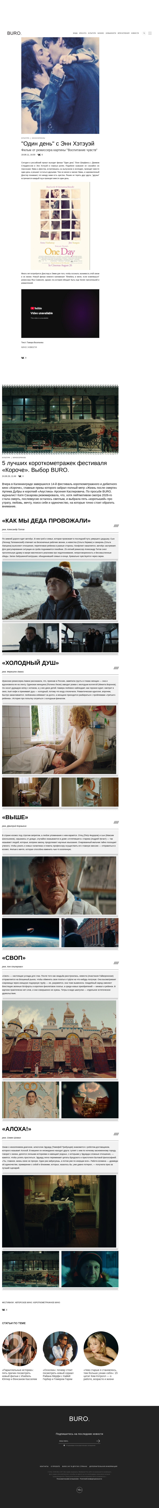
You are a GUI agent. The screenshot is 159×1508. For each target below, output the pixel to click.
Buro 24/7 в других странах (74, 1466)
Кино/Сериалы (38, 138)
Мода (75, 33)
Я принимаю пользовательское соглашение (80, 1445)
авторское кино (23, 1302)
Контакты (44, 1466)
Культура (92, 33)
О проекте (55, 1466)
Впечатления (124, 33)
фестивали (8, 1302)
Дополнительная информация (103, 1466)
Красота (82, 33)
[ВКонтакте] (39, 154)
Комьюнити (111, 33)
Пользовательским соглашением (67, 1479)
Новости (135, 33)
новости (32, 347)
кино (24, 347)
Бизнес (101, 33)
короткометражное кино (46, 1302)
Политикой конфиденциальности (91, 1479)
